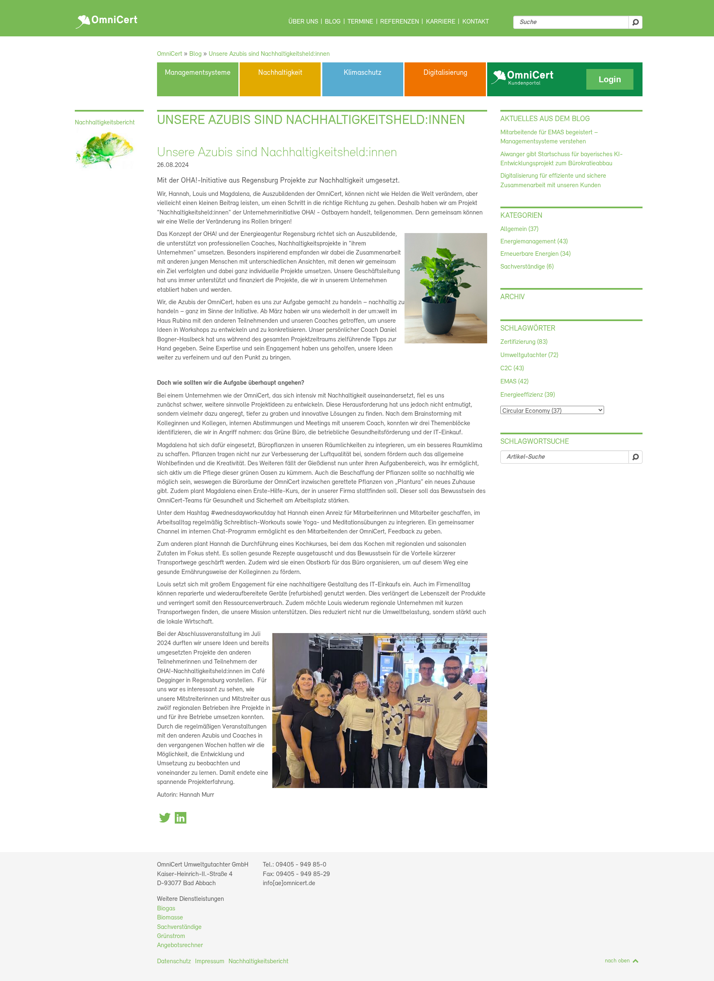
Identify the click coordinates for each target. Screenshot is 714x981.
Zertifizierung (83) (523, 342)
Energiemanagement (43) (534, 241)
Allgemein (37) (519, 229)
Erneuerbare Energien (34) (535, 254)
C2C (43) (512, 368)
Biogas (166, 908)
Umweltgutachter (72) (529, 355)
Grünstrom (171, 936)
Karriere (440, 22)
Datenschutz (174, 961)
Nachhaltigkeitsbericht (258, 961)
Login (610, 79)
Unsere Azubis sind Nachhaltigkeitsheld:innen (269, 54)
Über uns (303, 22)
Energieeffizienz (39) (527, 395)
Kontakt (475, 22)
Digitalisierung (445, 73)
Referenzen (399, 22)
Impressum (209, 961)
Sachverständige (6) (527, 267)
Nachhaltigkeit (280, 73)
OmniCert (107, 19)
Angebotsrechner (180, 945)
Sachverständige (179, 927)
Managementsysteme (198, 73)
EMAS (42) (514, 382)
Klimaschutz (362, 73)
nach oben (617, 961)
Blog (332, 22)
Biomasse (170, 917)
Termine (360, 22)
